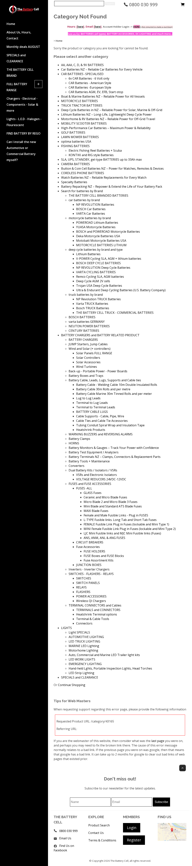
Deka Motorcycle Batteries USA (98, 236)
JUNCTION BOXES (88, 565)
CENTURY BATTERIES (84, 331)
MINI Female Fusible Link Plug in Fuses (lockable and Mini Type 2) (130, 529)
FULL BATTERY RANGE (17, 87)
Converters (76, 466)
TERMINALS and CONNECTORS (98, 610)
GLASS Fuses (92, 493)
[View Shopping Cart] (182, 5)
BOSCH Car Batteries (91, 209)
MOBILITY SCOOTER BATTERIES (84, 123)
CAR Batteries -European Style (90, 87)
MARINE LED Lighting (84, 646)
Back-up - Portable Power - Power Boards (98, 371)
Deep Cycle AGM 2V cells (93, 281)
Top (182, 768)
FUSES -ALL (84, 488)
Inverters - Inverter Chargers (89, 569)
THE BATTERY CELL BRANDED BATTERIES (98, 195)
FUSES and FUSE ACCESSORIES (90, 484)
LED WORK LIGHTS (82, 659)
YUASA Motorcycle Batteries (96, 227)
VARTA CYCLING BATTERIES (96, 272)
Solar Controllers (88, 358)
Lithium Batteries (88, 254)
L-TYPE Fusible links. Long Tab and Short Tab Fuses (120, 520)
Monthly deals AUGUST (23, 47)
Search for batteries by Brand (82, 191)
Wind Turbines (86, 367)
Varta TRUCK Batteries (92, 304)
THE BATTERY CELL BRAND (20, 73)
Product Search (99, 825)
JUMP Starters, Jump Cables (88, 344)
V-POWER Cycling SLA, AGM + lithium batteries (108, 259)
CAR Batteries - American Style (90, 83)
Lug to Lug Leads (88, 398)
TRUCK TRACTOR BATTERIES (81, 105)
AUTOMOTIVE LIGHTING (86, 637)
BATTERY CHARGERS (83, 340)
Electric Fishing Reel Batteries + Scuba (95, 150)
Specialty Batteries (74, 182)
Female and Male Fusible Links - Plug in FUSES (116, 515)
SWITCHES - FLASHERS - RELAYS (91, 574)
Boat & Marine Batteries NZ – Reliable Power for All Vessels (103, 96)
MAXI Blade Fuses (96, 511)
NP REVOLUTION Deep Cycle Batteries (103, 268)
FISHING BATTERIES (75, 146)
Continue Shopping (71, 685)
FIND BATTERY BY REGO (23, 133)
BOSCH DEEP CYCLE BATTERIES (98, 263)
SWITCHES (83, 578)
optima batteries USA (76, 141)
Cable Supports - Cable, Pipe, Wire (100, 416)
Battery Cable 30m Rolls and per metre (103, 389)
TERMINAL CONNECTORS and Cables (95, 605)
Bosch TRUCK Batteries (92, 308)
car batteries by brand (84, 200)
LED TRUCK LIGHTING (84, 641)
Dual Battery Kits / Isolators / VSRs (93, 470)
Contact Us (96, 833)
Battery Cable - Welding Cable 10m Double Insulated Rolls (116, 385)
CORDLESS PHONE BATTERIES (82, 173)
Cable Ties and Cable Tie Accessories (102, 421)
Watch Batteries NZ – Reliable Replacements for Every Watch (103, 177)
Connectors (84, 623)
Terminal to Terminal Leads (95, 407)
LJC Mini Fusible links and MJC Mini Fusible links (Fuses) (122, 533)
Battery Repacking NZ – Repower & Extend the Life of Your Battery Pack (111, 186)
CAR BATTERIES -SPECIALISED (82, 74)
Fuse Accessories (88, 547)
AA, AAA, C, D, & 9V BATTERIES (82, 65)
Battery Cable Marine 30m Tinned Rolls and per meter (114, 394)
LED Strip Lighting (81, 673)
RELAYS (81, 587)
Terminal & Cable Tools (92, 619)
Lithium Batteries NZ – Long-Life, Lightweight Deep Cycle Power (106, 114)
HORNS (74, 443)
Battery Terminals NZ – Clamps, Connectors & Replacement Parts (114, 457)
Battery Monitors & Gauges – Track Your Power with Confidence (114, 448)
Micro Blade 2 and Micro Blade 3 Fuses (110, 502)
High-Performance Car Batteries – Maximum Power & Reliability (106, 128)
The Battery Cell (119, 860)
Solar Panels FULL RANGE (94, 353)
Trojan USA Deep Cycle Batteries (99, 286)
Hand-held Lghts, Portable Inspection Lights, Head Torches (110, 668)
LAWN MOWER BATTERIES (80, 137)
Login (131, 827)
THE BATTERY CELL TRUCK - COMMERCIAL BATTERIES (115, 313)
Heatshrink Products (90, 430)
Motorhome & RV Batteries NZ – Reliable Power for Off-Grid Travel (108, 119)
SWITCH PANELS (88, 583)
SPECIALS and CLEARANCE (16, 58)
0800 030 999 (143, 4)
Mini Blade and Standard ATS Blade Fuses (113, 506)
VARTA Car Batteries (90, 213)
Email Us (65, 838)
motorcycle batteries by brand (90, 218)
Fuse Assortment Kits (98, 560)
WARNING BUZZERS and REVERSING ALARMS (101, 434)
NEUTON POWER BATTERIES (89, 326)
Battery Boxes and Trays (86, 376)
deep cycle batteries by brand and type (96, 250)
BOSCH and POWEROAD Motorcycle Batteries (108, 231)
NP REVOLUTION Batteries (95, 204)
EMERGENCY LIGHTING (85, 664)
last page (157, 741)
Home (11, 24)
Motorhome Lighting (83, 650)
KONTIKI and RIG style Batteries (91, 155)
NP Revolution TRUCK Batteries (98, 299)
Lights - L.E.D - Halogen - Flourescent (24, 122)
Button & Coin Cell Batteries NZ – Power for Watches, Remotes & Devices (112, 168)
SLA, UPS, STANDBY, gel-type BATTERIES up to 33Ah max (101, 159)
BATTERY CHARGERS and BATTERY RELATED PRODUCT (100, 335)
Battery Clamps (79, 439)
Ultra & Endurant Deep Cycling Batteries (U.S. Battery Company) (121, 290)
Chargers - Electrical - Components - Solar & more (22, 104)
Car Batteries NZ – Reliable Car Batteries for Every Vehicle (101, 69)
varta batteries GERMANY (87, 322)
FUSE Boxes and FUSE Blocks (104, 556)
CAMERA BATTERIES (75, 164)
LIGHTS (66, 628)
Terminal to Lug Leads (92, 403)
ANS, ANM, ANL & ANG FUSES (104, 538)
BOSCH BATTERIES (82, 317)
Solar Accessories (88, 362)
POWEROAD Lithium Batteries (97, 222)
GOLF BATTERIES (73, 132)
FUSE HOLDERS (94, 551)
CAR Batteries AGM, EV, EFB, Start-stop (96, 92)
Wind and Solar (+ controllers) (89, 349)
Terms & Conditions (102, 840)
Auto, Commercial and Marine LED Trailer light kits (104, 655)
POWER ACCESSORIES (91, 596)
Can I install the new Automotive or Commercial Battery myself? (21, 151)
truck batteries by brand (86, 295)
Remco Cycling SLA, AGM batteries (100, 277)
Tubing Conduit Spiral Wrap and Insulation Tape (110, 425)
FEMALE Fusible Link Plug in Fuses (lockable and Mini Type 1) (126, 524)
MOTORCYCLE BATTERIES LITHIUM (101, 245)
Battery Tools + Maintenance (89, 461)
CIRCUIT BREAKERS (89, 542)
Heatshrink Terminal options (96, 614)
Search (110, 3)
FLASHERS (83, 592)
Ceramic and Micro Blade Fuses (105, 497)
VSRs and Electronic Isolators (96, 475)
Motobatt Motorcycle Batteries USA (101, 241)
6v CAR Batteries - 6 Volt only (89, 78)
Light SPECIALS (79, 632)
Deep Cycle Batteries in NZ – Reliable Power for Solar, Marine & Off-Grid (111, 110)
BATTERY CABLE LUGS (92, 412)
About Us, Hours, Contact (19, 35)
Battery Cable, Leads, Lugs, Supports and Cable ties (105, 380)
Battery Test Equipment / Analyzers (93, 452)
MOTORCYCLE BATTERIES (79, 101)
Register (134, 840)
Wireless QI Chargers (91, 601)
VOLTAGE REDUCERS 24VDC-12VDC (101, 479)
